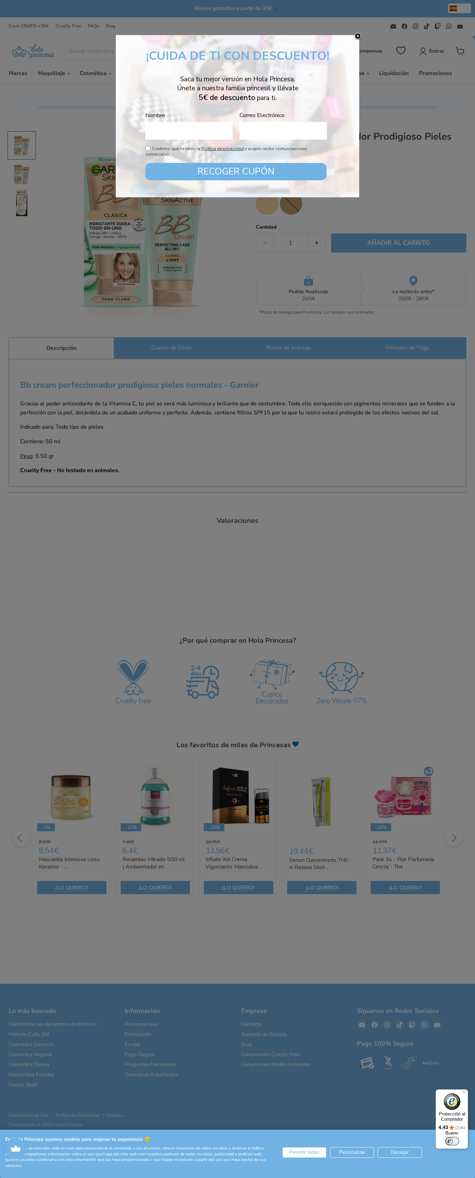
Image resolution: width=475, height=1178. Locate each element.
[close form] (358, 36)
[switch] (452, 1141)
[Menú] (464, 1093)
